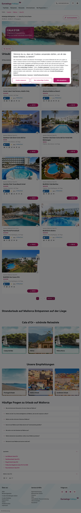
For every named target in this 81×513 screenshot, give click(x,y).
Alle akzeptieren (61, 80)
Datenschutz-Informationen (20, 75)
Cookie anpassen (21, 80)
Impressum (30, 75)
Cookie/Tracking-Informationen (41, 75)
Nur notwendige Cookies (41, 80)
